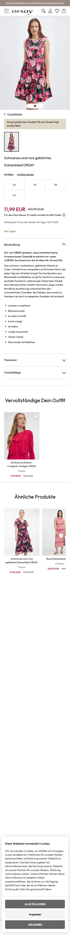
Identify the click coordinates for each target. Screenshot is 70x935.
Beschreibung (12, 244)
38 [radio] (55, 184)
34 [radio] (14, 184)
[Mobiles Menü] (6, 11)
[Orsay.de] (22, 11)
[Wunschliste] (57, 11)
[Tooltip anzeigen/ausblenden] (64, 215)
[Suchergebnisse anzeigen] (43, 11)
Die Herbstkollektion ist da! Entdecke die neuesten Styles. (35, 3)
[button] (35, 106)
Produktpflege (12, 372)
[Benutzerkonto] (50, 11)
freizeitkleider (14, 114)
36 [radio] (35, 184)
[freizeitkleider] (5, 114)
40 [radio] (14, 195)
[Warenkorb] (64, 11)
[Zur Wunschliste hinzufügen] (36, 415)
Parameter (10, 360)
